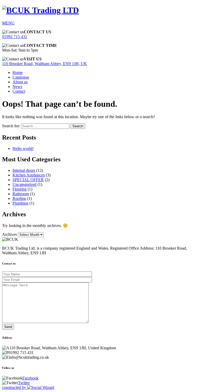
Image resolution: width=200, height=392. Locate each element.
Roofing (19, 198)
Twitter (24, 383)
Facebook (30, 378)
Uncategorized (24, 184)
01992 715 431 (14, 36)
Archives (9, 234)
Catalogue (20, 77)
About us (20, 82)
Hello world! (23, 148)
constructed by (14, 387)
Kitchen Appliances (28, 175)
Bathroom (20, 194)
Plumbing (20, 203)
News (17, 86)
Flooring (19, 189)
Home (17, 72)
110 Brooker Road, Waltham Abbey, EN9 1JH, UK (44, 63)
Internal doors (23, 170)
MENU (8, 23)
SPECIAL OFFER (28, 180)
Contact (18, 91)
